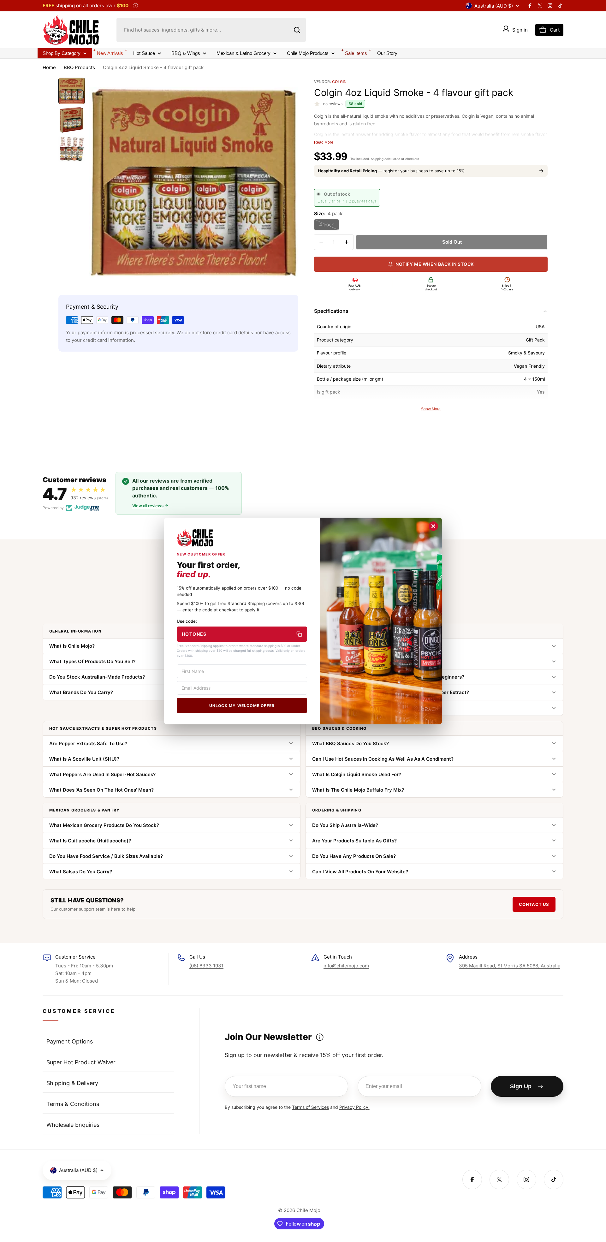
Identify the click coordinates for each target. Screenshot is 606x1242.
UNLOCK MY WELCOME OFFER (242, 705)
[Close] (433, 526)
